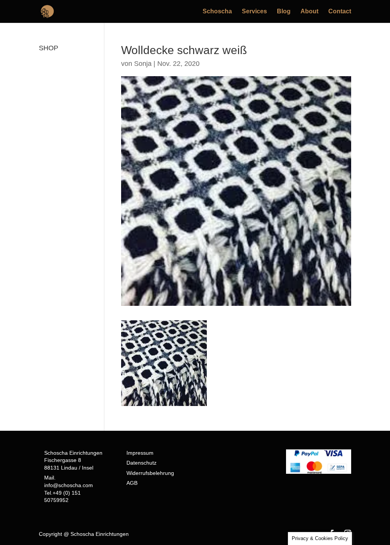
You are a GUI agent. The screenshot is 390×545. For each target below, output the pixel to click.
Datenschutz (141, 463)
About (309, 11)
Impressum (139, 453)
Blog (284, 11)
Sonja (143, 63)
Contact (339, 11)
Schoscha (217, 11)
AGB (131, 483)
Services (254, 11)
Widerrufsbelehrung (150, 473)
